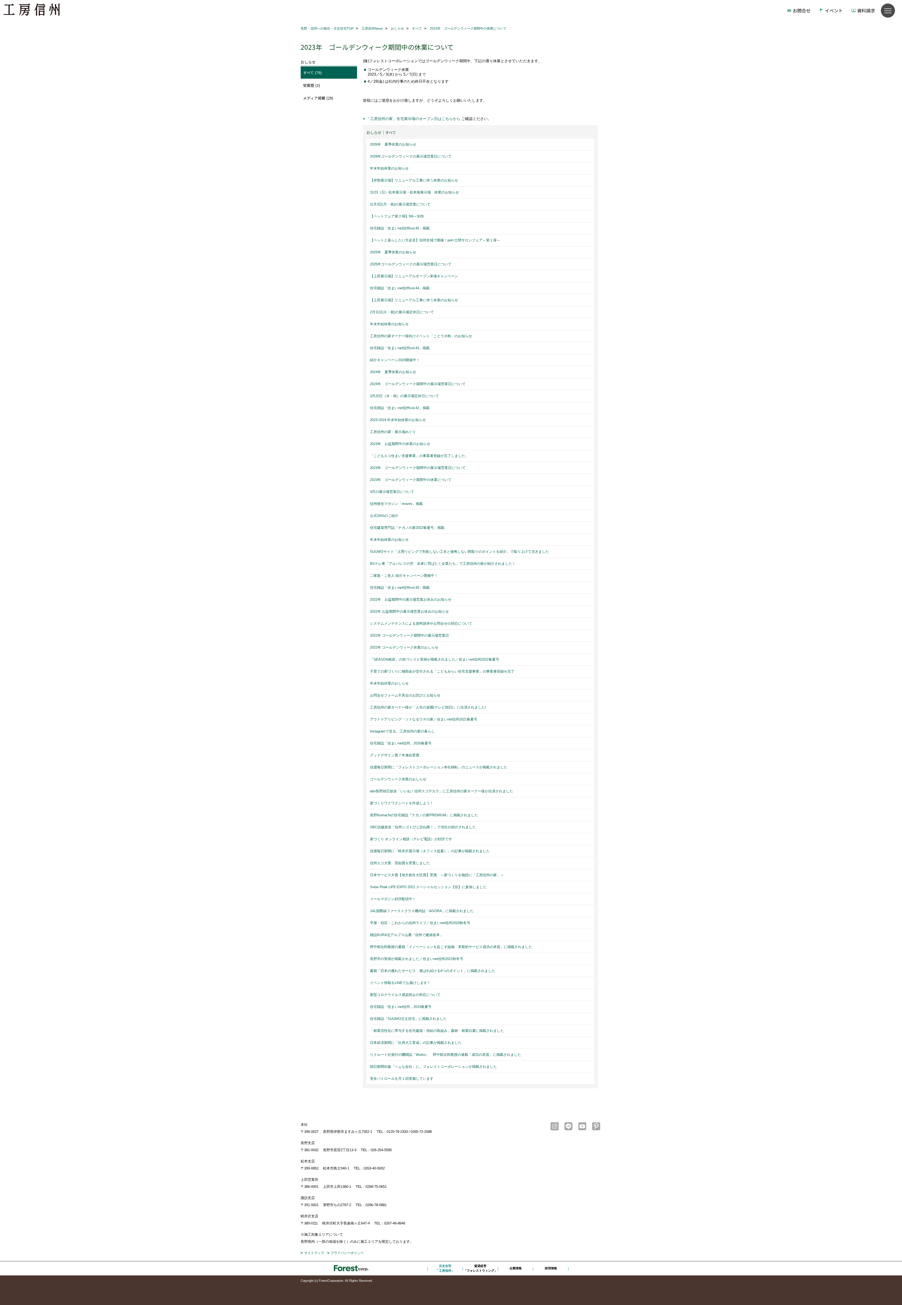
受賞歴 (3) (311, 85)
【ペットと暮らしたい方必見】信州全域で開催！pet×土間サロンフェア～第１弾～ (435, 240)
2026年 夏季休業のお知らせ (393, 144)
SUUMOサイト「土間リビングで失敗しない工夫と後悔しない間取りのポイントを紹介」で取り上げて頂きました (459, 552)
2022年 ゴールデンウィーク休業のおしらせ (404, 647)
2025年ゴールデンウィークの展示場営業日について (410, 264)
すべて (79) (312, 72)
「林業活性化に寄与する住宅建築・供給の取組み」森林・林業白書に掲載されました (437, 1031)
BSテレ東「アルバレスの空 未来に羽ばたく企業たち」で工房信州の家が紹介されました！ (443, 563)
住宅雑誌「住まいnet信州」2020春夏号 (401, 743)
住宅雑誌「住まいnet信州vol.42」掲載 (400, 408)
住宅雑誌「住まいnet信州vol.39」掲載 (400, 587)
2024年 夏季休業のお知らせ (393, 372)
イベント (834, 10)
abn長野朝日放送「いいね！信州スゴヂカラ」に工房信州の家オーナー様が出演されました (441, 791)
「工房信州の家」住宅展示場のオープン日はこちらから (413, 119)
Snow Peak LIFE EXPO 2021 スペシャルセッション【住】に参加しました (428, 887)
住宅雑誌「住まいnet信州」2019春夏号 (401, 1007)
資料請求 (866, 10)
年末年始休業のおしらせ (389, 683)
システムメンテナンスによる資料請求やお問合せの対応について (421, 623)
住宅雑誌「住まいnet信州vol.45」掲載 (400, 228)
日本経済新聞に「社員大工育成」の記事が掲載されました (416, 1043)
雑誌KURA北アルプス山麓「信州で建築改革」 (406, 935)
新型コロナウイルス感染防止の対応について (405, 995)
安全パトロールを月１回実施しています (401, 1078)
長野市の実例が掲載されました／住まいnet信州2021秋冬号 (416, 959)
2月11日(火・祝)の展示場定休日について (402, 312)
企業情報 (515, 1268)
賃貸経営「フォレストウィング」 (480, 1268)
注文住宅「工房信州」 (445, 1268)
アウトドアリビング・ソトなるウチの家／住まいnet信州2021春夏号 (423, 719)
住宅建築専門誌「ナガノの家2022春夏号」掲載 (407, 528)
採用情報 (551, 1268)
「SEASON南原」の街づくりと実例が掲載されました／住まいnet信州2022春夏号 (434, 659)
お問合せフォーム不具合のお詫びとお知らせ (405, 695)
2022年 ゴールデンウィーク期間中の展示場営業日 (409, 635)
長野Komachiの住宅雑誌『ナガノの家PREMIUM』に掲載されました (424, 815)
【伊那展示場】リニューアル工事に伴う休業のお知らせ (414, 180)
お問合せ (802, 10)
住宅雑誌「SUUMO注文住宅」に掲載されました (408, 1019)
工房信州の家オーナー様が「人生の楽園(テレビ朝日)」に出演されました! (428, 707)
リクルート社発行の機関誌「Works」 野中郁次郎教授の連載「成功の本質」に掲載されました (445, 1055)
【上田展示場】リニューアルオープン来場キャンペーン (414, 276)
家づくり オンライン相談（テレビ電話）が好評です (411, 839)
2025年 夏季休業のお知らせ (393, 252)
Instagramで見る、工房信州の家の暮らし (402, 731)
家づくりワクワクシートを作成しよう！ (401, 803)
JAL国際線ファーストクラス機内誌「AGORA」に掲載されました (422, 911)
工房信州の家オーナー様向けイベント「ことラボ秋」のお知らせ (421, 336)
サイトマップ (314, 1253)
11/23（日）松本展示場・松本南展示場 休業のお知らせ (414, 192)
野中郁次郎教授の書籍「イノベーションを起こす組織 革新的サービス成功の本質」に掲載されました (451, 947)
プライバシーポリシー (347, 1253)
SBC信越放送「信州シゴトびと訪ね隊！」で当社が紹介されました (423, 827)
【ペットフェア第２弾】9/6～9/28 (397, 216)
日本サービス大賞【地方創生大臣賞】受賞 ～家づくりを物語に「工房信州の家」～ (437, 875)
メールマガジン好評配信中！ (393, 899)
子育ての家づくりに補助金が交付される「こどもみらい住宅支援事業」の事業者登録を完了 (442, 671)
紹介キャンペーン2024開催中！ (395, 360)
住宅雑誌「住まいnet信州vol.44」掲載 (400, 288)
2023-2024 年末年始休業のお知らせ (398, 420)
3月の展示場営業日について (392, 492)
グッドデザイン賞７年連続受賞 (394, 755)
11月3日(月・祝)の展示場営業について (400, 204)
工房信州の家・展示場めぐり (393, 432)
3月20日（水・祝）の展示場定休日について (404, 396)
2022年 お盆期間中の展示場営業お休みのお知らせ (410, 599)
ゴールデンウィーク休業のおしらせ (398, 779)
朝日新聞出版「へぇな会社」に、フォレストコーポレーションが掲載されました (433, 1067)
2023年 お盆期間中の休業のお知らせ (400, 444)
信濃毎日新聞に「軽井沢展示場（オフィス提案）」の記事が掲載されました (430, 851)
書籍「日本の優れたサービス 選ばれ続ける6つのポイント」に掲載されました (432, 971)
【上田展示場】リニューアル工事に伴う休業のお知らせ (414, 300)
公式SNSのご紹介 (384, 516)
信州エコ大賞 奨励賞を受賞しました (400, 863)
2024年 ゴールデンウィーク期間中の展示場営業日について (418, 384)
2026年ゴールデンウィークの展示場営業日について (410, 156)
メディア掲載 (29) (318, 98)
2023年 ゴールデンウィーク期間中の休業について (410, 480)
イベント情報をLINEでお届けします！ (400, 983)
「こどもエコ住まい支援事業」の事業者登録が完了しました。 (419, 456)
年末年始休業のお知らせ (389, 168)
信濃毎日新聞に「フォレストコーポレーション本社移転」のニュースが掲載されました (438, 767)
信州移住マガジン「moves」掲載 (396, 504)
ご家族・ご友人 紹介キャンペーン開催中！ (404, 575)
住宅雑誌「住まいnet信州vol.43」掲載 (400, 348)
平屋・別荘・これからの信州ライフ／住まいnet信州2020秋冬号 (420, 923)
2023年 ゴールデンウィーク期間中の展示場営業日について (418, 468)
